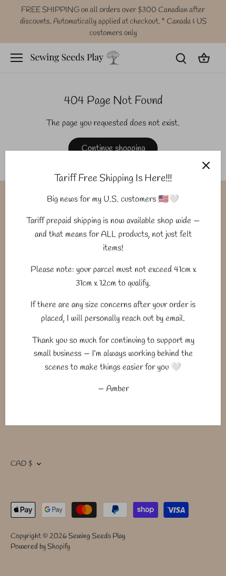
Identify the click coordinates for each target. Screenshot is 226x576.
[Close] (206, 165)
